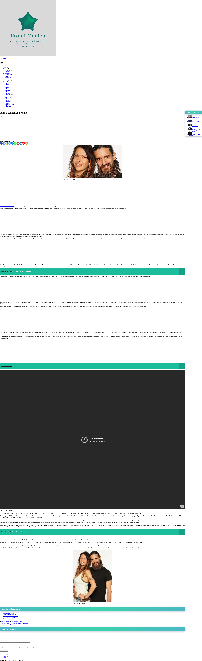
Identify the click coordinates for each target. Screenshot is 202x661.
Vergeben (8, 106)
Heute (7, 84)
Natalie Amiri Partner (8, 618)
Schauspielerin (10, 94)
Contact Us (9, 70)
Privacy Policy (6, 71)
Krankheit (8, 83)
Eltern (7, 87)
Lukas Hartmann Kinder (9, 617)
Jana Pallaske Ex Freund (7, 206)
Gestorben (8, 77)
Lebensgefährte (10, 104)
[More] (26, 143)
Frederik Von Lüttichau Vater (10, 616)
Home (4, 65)
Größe (7, 100)
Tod (7, 78)
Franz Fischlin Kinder (8, 613)
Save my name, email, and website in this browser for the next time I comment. (21, 648)
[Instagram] (7, 143)
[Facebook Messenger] (12, 143)
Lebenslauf (9, 93)
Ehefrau (8, 90)
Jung (7, 103)
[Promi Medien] (28, 55)
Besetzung (9, 89)
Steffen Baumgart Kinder (7, 624)
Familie (8, 86)
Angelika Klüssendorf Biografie (11, 614)
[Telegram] (4, 143)
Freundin (8, 96)
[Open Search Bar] (1, 108)
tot (7, 76)
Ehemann (8, 91)
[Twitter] (9, 143)
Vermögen (5, 67)
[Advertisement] (92, 129)
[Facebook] (1, 143)
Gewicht (8, 98)
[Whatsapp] (15, 143)
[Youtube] (23, 143)
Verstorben (9, 80)
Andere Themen (7, 81)
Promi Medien (3, 58)
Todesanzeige (9, 74)
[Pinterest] (18, 143)
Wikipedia (8, 101)
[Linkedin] (20, 143)
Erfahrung (8, 97)
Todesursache (6, 73)
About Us (5, 68)
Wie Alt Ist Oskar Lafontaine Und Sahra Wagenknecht (14, 623)
